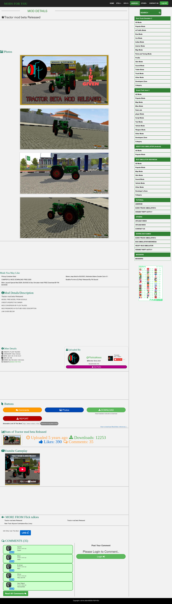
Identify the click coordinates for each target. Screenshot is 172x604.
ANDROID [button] (134, 3)
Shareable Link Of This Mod (12, 423)
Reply (11, 552)
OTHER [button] (143, 3)
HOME (112, 3)
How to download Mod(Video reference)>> (113, 427)
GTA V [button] (126, 3)
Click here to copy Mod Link (48, 423)
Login (163, 3)
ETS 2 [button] (118, 3)
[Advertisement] (59, 34)
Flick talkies (31, 517)
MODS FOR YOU (15, 3)
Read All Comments (14, 593)
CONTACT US (153, 3)
